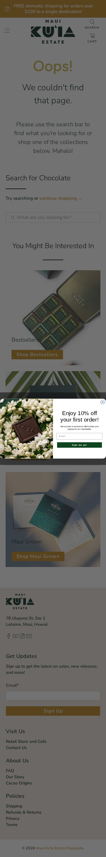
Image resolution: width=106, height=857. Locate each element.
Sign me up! (79, 445)
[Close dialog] (103, 402)
